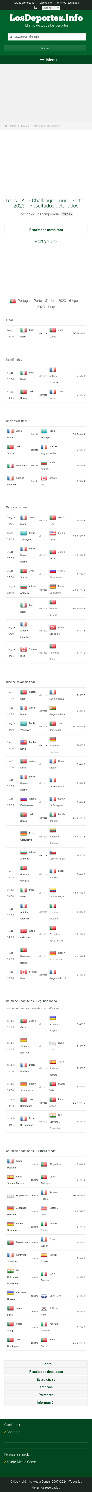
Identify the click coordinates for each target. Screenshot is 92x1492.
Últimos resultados (68, 2)
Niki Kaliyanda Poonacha (55, 1121)
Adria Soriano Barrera (56, 1068)
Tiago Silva (55, 1164)
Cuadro (46, 1364)
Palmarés (46, 1394)
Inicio (13, 126)
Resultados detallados (46, 1371)
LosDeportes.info (46, 18)
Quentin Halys (56, 698)
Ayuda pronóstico (24, 2)
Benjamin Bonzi (57, 978)
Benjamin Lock (57, 714)
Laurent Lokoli (56, 786)
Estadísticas (46, 1379)
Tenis (24, 126)
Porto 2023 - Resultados (46, 126)
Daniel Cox (55, 1295)
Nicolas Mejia (56, 896)
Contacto (13, 1431)
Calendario (46, 2)
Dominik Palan (57, 858)
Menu (51, 60)
